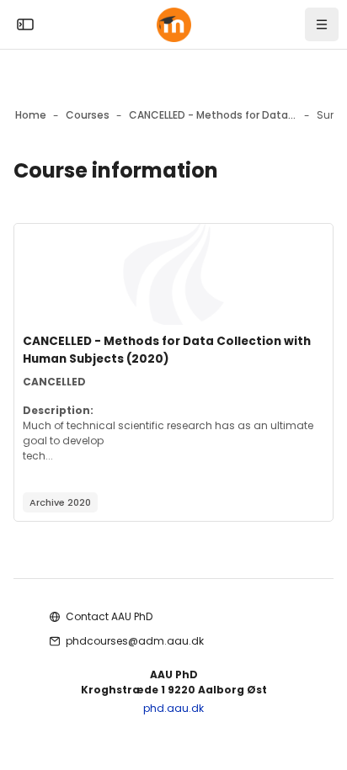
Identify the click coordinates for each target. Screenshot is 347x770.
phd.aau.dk (173, 708)
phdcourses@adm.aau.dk (135, 641)
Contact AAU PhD (109, 616)
